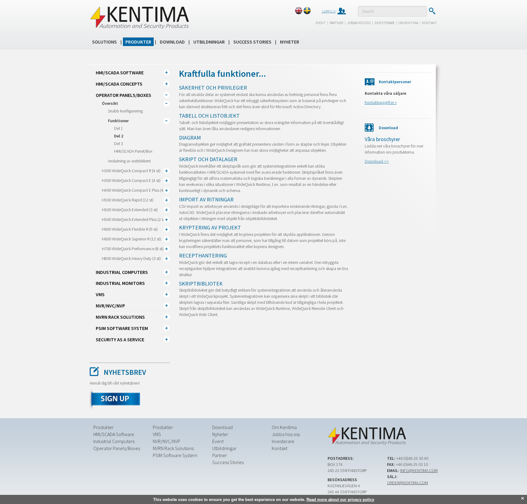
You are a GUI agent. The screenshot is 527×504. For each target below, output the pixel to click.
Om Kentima (408, 22)
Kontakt (429, 22)
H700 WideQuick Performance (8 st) (133, 248)
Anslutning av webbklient (129, 161)
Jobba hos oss (359, 22)
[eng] (298, 10)
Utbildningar (209, 42)
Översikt (110, 103)
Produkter (138, 42)
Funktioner (118, 120)
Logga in (329, 11)
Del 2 (118, 136)
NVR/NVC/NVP (110, 306)
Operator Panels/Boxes (123, 95)
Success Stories (252, 42)
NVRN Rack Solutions (120, 317)
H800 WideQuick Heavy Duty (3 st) (131, 258)
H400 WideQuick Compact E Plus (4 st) (135, 190)
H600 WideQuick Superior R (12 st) (131, 239)
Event (321, 22)
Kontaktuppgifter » (381, 102)
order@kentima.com (407, 482)
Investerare (385, 22)
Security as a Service (120, 339)
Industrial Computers (122, 272)
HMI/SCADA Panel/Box (133, 151)
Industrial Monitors (120, 283)
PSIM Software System (122, 328)
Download (172, 42)
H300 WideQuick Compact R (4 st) (131, 170)
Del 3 (118, 143)
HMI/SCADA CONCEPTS (119, 84)
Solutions (104, 42)
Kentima (139, 17)
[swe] (307, 10)
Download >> (377, 161)
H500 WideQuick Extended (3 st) (130, 209)
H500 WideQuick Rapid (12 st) (127, 200)
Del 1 (118, 128)
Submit (432, 11)
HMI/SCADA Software (120, 72)
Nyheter (289, 42)
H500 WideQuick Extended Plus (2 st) (134, 219)
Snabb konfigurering (125, 111)
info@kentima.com (419, 470)
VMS (100, 294)
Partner (336, 22)
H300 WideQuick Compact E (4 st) (131, 180)
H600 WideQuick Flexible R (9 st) (130, 229)
